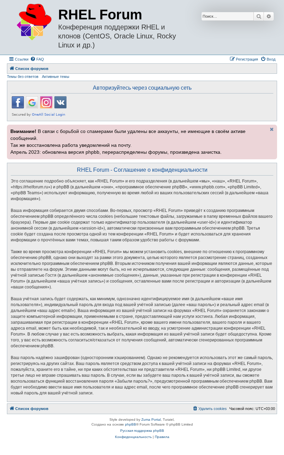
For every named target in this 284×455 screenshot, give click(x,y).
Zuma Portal (151, 419)
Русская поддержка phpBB (142, 430)
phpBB (130, 424)
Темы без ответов (22, 76)
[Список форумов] (33, 22)
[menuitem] (37, 59)
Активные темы (55, 76)
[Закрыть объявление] (271, 129)
